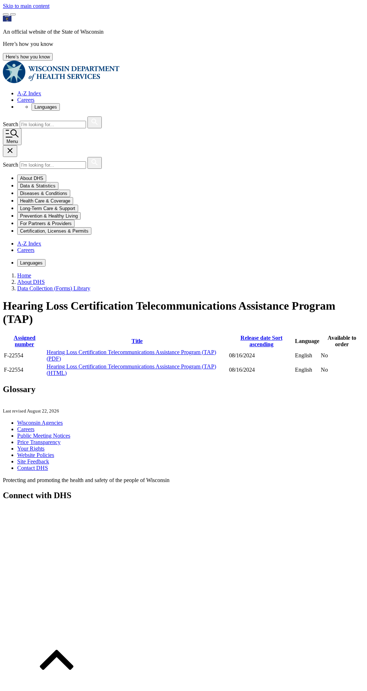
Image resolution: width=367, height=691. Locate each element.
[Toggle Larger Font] (6, 14)
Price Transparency (39, 442)
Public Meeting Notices (43, 436)
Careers (25, 100)
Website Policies (35, 455)
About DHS (31, 282)
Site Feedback (33, 461)
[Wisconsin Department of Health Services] (61, 81)
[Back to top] (56, 685)
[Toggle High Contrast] (13, 14)
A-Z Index (29, 93)
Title (137, 341)
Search (11, 124)
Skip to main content (26, 6)
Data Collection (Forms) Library (53, 288)
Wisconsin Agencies (40, 423)
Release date (261, 341)
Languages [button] (45, 107)
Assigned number (24, 341)
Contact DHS (32, 468)
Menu (12, 141)
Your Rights (30, 448)
